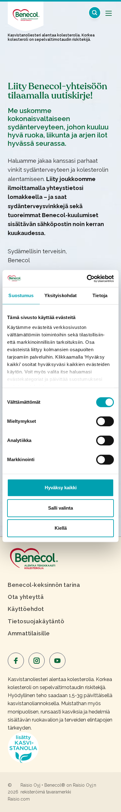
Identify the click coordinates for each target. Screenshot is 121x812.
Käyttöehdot (26, 609)
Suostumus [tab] (21, 295)
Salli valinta (60, 508)
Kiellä (61, 528)
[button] (94, 12)
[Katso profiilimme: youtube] (57, 661)
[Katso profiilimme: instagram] (37, 661)
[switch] (105, 421)
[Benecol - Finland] (25, 12)
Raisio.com (19, 799)
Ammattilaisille (29, 633)
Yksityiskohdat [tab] (60, 295)
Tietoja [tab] (99, 295)
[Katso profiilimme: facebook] (16, 661)
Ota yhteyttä (26, 597)
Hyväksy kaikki (61, 487)
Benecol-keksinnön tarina (44, 585)
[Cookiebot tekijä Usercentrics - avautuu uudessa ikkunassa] (87, 279)
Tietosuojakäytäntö (36, 621)
